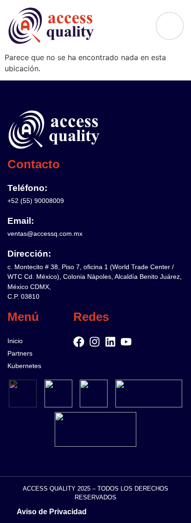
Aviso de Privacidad (52, 512)
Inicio (15, 341)
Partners (19, 353)
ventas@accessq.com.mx (45, 233)
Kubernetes (24, 365)
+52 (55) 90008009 (35, 200)
